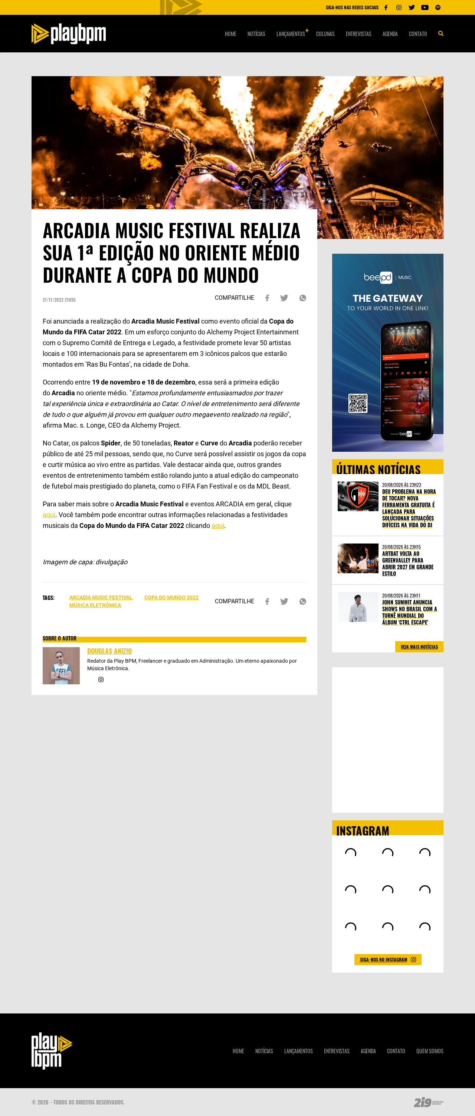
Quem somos (429, 1051)
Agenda (390, 34)
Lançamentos (290, 34)
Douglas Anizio (109, 651)
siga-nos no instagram (383, 959)
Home (230, 34)
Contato (418, 34)
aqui (49, 515)
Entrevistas (358, 34)
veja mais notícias (419, 646)
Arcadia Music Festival (100, 597)
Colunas (325, 34)
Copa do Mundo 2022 (171, 597)
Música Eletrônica (95, 605)
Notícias (256, 34)
